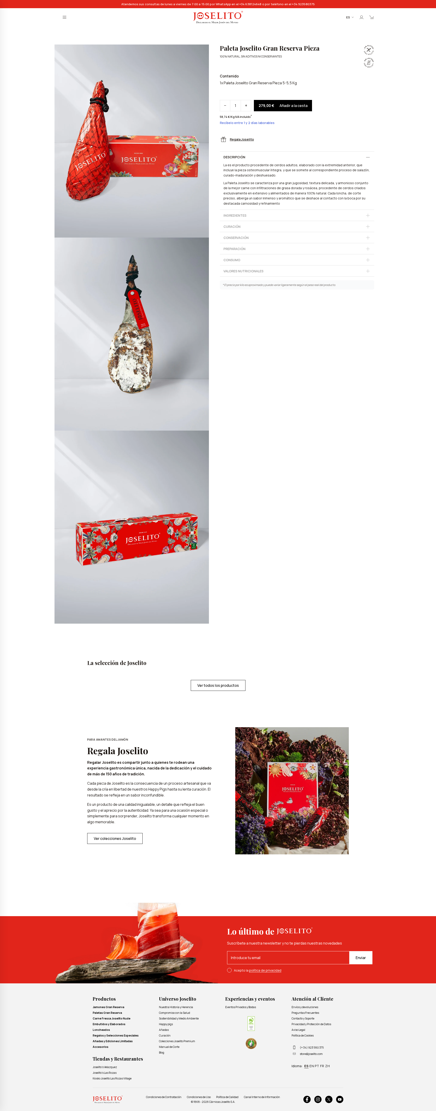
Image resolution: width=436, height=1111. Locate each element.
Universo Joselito (177, 999)
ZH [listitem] (327, 1066)
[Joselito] (218, 17)
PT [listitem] (317, 1066)
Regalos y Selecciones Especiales (116, 1035)
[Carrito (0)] (371, 17)
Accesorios (100, 1047)
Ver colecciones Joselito (115, 838)
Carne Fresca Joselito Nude (111, 1018)
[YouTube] (339, 1099)
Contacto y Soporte (303, 1018)
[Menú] (64, 17)
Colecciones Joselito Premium (177, 1041)
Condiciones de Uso (199, 1097)
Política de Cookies (303, 1035)
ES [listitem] (306, 1066)
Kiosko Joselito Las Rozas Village (112, 1078)
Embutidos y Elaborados (109, 1024)
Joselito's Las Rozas (104, 1073)
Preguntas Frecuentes (305, 1013)
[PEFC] (251, 1023)
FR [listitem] (322, 1066)
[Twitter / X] (328, 1099)
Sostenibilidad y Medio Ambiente (179, 1018)
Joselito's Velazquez (105, 1067)
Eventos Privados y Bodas (240, 1007)
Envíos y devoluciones (305, 1007)
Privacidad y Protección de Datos (311, 1024)
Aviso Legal (298, 1030)
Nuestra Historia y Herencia (176, 1007)
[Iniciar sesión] (361, 17)
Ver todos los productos (218, 685)
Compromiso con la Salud (174, 1013)
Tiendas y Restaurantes (118, 1059)
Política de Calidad (227, 1097)
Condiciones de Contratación (163, 1097)
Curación (165, 1035)
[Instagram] (318, 1099)
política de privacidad (265, 970)
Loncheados (101, 1030)
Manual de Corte (169, 1047)
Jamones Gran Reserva (108, 1007)
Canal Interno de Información (262, 1097)
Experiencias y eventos (250, 999)
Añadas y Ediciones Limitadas (113, 1041)
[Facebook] (307, 1099)
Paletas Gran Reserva (107, 1013)
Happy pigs (166, 1024)
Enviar (361, 957)
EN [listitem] (312, 1066)
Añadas (164, 1030)
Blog (161, 1052)
